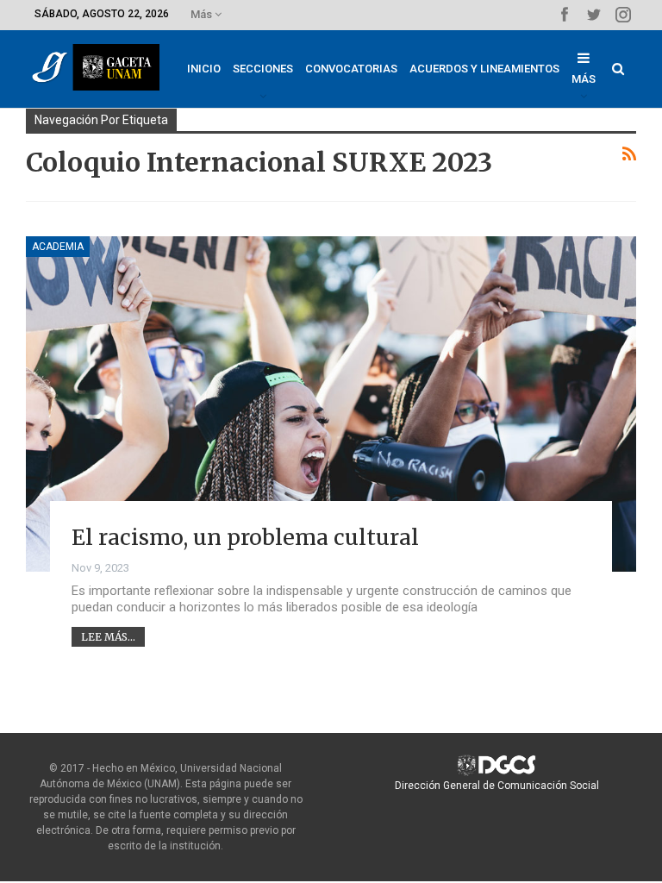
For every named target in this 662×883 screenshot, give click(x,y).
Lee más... (108, 636)
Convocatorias (351, 68)
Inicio (204, 68)
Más (202, 14)
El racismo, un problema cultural (245, 537)
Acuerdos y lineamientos (484, 68)
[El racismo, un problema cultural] (331, 404)
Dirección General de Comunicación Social (497, 786)
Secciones (263, 68)
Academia (58, 247)
